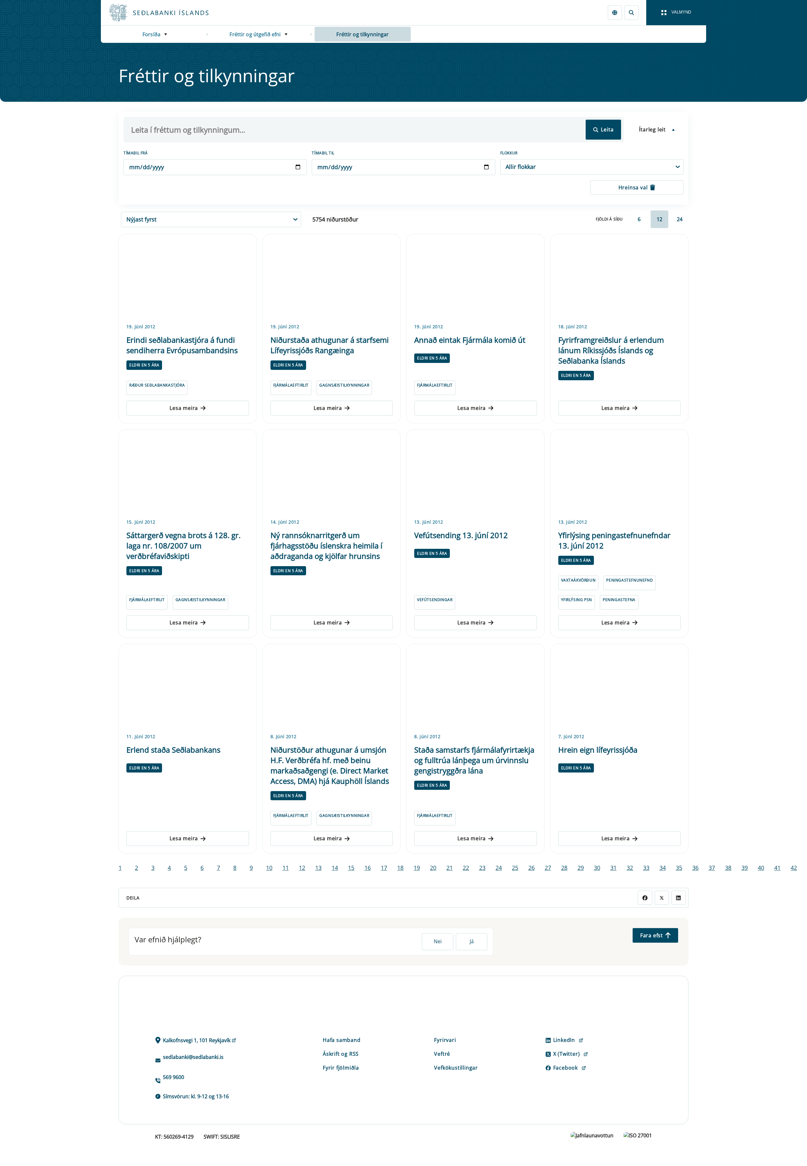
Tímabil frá (136, 153)
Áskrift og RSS (341, 1053)
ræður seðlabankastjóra (157, 385)
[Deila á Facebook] (645, 898)
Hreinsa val (633, 187)
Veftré (442, 1053)
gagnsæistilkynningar (344, 385)
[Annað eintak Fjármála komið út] (475, 278)
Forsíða (151, 34)
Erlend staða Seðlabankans (173, 749)
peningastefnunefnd (629, 580)
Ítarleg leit (652, 129)
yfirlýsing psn (576, 599)
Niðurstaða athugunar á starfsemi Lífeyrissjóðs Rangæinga (329, 345)
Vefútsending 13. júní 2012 (461, 535)
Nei (438, 941)
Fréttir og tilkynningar (362, 34)
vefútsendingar (434, 599)
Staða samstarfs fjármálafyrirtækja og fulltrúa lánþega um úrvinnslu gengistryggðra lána (474, 760)
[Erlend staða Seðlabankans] (187, 687)
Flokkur (509, 153)
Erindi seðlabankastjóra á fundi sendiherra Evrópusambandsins (182, 345)
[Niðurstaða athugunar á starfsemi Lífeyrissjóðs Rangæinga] (331, 278)
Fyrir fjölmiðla (341, 1067)
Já (472, 941)
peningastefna (619, 599)
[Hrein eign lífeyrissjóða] (619, 687)
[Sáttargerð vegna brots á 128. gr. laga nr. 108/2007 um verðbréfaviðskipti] (187, 473)
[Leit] (631, 12)
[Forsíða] (168, 13)
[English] (615, 12)
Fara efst (651, 935)
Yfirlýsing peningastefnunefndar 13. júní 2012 (614, 540)
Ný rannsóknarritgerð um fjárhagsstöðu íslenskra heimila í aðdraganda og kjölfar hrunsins (326, 545)
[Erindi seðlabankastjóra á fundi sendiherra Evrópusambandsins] (187, 278)
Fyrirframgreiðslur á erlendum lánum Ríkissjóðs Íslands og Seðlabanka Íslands (611, 350)
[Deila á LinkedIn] (678, 898)
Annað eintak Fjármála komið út (469, 340)
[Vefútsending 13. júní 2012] (475, 473)
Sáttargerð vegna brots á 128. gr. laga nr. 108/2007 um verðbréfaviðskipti (183, 545)
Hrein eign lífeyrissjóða (597, 749)
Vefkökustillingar (456, 1067)
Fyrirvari (445, 1040)
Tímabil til (323, 153)
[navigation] (676, 12)
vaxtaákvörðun (578, 580)
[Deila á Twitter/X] (662, 898)
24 (679, 219)
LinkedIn (564, 1040)
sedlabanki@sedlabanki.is (193, 1057)
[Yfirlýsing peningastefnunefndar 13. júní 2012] (619, 473)
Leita (607, 129)
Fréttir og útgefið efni (255, 34)
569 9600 (173, 1077)
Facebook (565, 1067)
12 (659, 219)
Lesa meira (184, 408)
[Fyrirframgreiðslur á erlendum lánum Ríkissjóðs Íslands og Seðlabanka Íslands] (619, 278)
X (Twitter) (566, 1053)
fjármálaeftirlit (291, 385)
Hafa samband (342, 1040)
